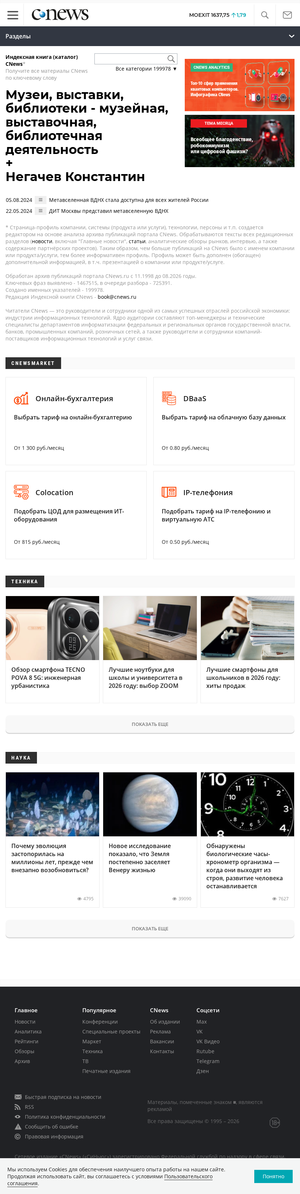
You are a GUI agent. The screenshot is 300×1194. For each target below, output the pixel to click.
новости (42, 241)
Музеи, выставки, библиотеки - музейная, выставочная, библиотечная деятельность (86, 122)
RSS (29, 1106)
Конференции (100, 1021)
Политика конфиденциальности (65, 1116)
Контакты (162, 1051)
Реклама (160, 1031)
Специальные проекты (111, 1031)
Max (201, 1021)
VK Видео (208, 1041)
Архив (22, 1061)
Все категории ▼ (146, 68)
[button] (264, 15)
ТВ (85, 1061)
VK (199, 1031)
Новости (25, 1021)
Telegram (208, 1061)
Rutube (205, 1051)
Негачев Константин (75, 176)
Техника (92, 1051)
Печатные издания (106, 1070)
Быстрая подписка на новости (63, 1096)
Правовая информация (54, 1136)
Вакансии (162, 1041)
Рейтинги (26, 1041)
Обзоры (24, 1051)
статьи (137, 241)
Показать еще (150, 724)
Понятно (273, 1176)
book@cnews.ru (117, 296)
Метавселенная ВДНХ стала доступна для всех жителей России (129, 199)
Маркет (91, 1041)
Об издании (165, 1021)
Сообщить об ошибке (51, 1126)
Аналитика (28, 1031)
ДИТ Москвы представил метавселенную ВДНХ (108, 210)
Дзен (202, 1070)
